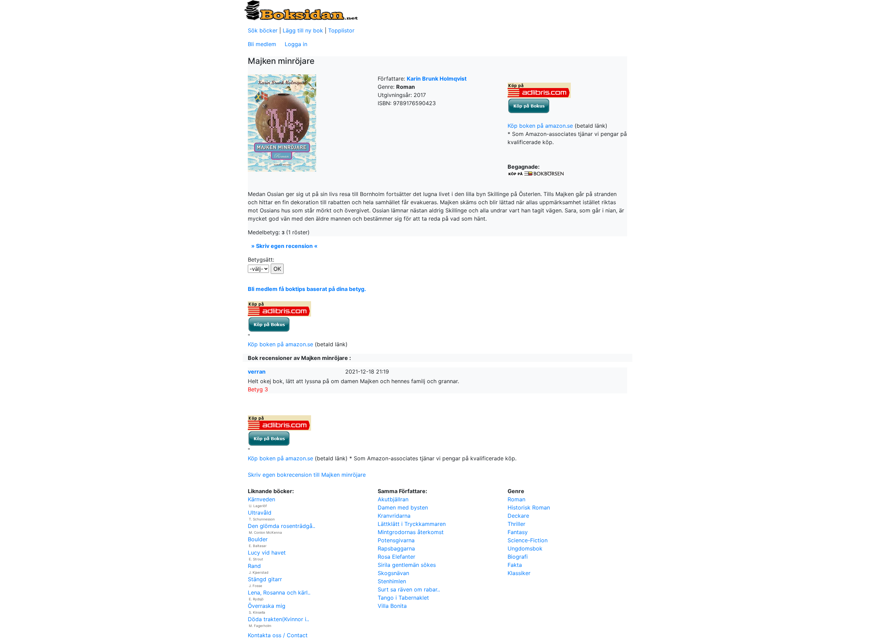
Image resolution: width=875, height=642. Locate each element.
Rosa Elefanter (396, 556)
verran (257, 371)
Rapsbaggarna (396, 548)
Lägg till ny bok (303, 30)
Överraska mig (266, 605)
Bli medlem (262, 44)
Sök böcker (263, 30)
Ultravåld (259, 512)
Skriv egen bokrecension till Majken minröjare (307, 474)
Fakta (515, 564)
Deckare (518, 515)
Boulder (258, 539)
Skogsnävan (393, 573)
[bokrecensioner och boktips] (301, 9)
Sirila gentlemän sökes (407, 564)
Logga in (296, 44)
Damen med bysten (403, 507)
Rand (254, 565)
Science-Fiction (528, 540)
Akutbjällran (393, 499)
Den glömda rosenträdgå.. (281, 525)
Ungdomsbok (525, 548)
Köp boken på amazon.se (540, 125)
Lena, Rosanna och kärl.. (279, 592)
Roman (516, 499)
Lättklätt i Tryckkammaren (412, 523)
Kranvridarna (394, 515)
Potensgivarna (396, 540)
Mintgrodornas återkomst (411, 532)
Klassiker (519, 573)
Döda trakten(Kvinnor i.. (278, 619)
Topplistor (341, 30)
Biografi (518, 556)
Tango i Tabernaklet (403, 597)
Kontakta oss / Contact (278, 635)
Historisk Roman (529, 507)
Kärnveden (261, 499)
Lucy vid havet (267, 552)
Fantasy (518, 532)
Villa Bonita (392, 605)
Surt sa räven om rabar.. (409, 589)
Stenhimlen (392, 581)
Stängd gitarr (265, 579)
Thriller (516, 523)
